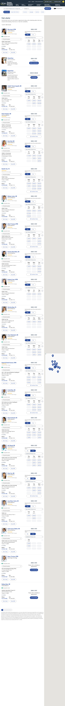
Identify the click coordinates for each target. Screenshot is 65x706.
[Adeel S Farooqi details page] (4, 226)
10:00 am (39, 103)
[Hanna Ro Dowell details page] (4, 420)
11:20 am (29, 294)
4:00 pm (28, 128)
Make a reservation (34, 63)
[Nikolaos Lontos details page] (4, 198)
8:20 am (34, 294)
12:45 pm (39, 379)
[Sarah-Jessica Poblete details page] (4, 531)
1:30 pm (28, 100)
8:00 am (39, 266)
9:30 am (34, 131)
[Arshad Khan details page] (4, 392)
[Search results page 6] (11, 610)
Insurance (25, 12)
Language (31, 12)
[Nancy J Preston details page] (4, 559)
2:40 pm (28, 460)
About (29, 1)
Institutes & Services (30, 5)
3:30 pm (39, 241)
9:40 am (39, 352)
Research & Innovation (57, 5)
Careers (32, 1)
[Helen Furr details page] (4, 475)
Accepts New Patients (15, 12)
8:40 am (39, 487)
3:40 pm (39, 462)
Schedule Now (57, 1)
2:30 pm (33, 100)
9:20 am (34, 460)
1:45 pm (28, 437)
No (27, 34)
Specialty (37, 12)
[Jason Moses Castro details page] (4, 503)
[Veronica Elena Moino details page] (4, 254)
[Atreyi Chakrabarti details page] (4, 337)
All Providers (6, 12)
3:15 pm (33, 435)
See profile (13, 52)
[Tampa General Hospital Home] (7, 4)
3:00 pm (33, 103)
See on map (5, 52)
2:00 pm (39, 294)
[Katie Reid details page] (4, 143)
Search (47, 8)
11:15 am (29, 155)
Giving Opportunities (39, 1)
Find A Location (23, 5)
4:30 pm (28, 241)
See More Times (35, 136)
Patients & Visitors (39, 5)
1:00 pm (39, 44)
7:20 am (28, 545)
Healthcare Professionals (47, 5)
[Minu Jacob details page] (4, 32)
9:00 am (39, 100)
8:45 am (28, 432)
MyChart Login (48, 1)
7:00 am (28, 321)
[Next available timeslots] (42, 41)
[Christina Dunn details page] (4, 309)
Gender (42, 12)
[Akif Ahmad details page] (4, 448)
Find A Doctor (17, 5)
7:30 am (39, 128)
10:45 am (34, 409)
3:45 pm (39, 243)
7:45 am (28, 44)
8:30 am (34, 44)
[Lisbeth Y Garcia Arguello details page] (4, 88)
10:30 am (29, 183)
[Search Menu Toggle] (63, 2)
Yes (33, 34)
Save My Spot (34, 77)
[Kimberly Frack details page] (4, 282)
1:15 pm (39, 382)
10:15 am (34, 133)
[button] (12, 39)
